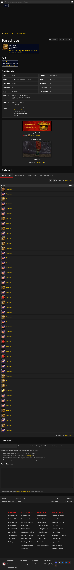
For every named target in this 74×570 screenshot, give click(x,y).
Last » (71, 181)
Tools (56, 498)
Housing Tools (21, 498)
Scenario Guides (26, 539)
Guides (69, 498)
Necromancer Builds (59, 535)
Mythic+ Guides (13, 525)
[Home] (4, 565)
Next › (66, 181)
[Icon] (5, 47)
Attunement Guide (43, 516)
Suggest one (40, 162)
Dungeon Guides (27, 522)
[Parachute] (3, 189)
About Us (35, 560)
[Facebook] (66, 562)
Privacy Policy (48, 564)
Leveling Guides (13, 522)
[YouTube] (69, 562)
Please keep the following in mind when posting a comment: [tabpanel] (23, 470)
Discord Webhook (8, 501)
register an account (26, 491)
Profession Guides (13, 529)
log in (17, 491)
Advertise (47, 560)
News (4, 498)
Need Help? (11, 560)
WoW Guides (12, 512)
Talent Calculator (13, 535)
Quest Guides (26, 529)
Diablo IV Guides (57, 512)
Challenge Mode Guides (28, 542)
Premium (35, 564)
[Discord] (56, 562)
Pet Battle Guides (27, 535)
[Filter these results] (54, 180)
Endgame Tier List (58, 522)
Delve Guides (12, 519)
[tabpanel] (37, 307)
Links (69, 39)
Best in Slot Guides (43, 519)
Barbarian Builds (57, 529)
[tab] (6, 175)
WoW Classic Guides (43, 512)
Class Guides (12, 516)
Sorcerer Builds (57, 545)
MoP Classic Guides (28, 512)
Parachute (9, 189)
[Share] (72, 2)
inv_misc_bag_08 (35, 135)
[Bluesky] (62, 562)
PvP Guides (41, 535)
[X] (59, 562)
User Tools (23, 560)
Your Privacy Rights (12, 564)
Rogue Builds (56, 542)
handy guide (29, 456)
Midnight (11, 542)
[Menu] (2, 2)
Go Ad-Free (68, 501)
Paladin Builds (56, 539)
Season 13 (55, 519)
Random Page (24, 564)
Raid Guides (12, 532)
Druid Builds (56, 532)
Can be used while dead (21, 110)
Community (54, 501)
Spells (13, 33)
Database (7, 33)
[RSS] (56, 565)
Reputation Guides (27, 532)
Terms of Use (12, 568)
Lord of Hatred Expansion (59, 516)
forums (24, 460)
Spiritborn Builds (57, 548)
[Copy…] (50, 180)
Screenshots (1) (37, 139)
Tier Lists (11, 539)
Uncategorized (21, 33)
